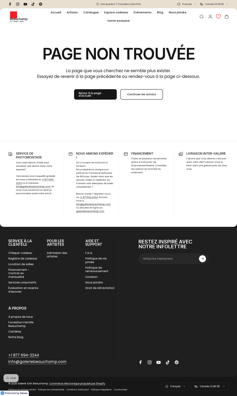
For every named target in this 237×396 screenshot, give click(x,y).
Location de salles (20, 264)
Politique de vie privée (96, 260)
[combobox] (187, 4)
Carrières (14, 331)
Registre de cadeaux (22, 258)
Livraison (91, 277)
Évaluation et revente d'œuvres (23, 289)
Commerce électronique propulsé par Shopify (77, 383)
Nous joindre (94, 282)
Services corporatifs (22, 282)
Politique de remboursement (96, 269)
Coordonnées (120, 389)
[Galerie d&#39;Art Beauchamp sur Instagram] (149, 362)
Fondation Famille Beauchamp (20, 324)
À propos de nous (20, 317)
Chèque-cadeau (20, 253)
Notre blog (15, 337)
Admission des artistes (57, 254)
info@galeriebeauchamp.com (33, 186)
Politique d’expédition (101, 389)
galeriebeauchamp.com (90, 211)
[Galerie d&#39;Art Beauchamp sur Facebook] (140, 362)
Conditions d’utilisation (77, 389)
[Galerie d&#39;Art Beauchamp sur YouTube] (158, 362)
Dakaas (23, 393)
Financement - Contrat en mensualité (18, 273)
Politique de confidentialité (51, 389)
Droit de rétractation (100, 288)
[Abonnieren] (202, 258)
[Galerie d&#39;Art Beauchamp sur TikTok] (168, 362)
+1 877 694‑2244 (89, 197)
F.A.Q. (88, 253)
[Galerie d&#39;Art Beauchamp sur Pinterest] (177, 362)
